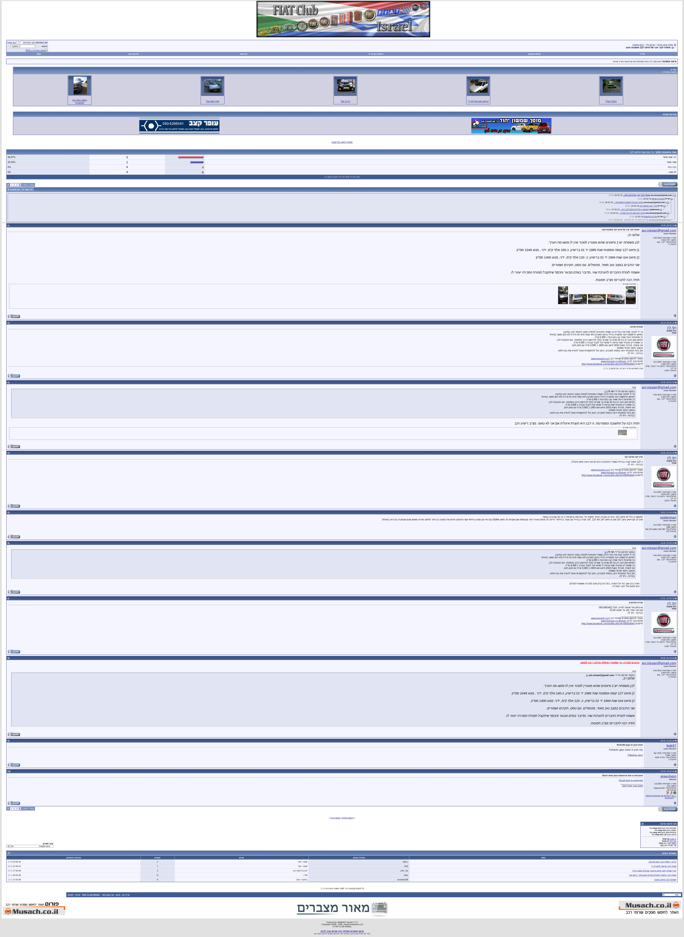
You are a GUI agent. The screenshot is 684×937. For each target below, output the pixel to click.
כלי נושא (28, 190)
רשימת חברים (377, 54)
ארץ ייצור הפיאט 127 (648, 206)
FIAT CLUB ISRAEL (91, 895)
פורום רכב (354, 934)
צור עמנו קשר (108, 895)
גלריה (642, 54)
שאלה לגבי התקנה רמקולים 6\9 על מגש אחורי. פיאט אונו (652, 875)
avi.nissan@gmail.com (659, 230)
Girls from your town (632, 785)
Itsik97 (671, 745)
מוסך (319, 934)
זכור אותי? (11, 43)
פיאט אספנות (638, 45)
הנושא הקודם (347, 818)
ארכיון (77, 895)
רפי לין (671, 327)
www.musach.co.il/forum (613, 361)
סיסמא (44, 46)
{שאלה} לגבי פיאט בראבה (665, 880)
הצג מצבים (15, 190)
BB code (670, 839)
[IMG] (674, 843)
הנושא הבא (336, 818)
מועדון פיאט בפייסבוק (342, 142)
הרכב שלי (345, 101)
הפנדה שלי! (611, 101)
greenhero (668, 776)
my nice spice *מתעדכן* (79, 101)
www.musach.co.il (600, 358)
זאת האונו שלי (212, 101)
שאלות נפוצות (534, 54)
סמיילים (673, 841)
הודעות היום (133, 54)
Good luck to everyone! (631, 780)
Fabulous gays (635, 755)
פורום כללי (650, 45)
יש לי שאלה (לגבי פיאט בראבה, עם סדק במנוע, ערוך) (654, 871)
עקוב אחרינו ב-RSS (35, 50)
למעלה (70, 895)
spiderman (668, 517)
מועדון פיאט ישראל (665, 45)
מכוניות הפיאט (658, 199)
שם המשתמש (41, 43)
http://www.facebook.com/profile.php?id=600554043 (608, 364)
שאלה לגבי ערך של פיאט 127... (636, 195)
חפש (39, 54)
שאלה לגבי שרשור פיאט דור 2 (663, 866)
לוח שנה (243, 54)
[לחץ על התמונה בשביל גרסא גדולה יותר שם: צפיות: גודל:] (612, 86)
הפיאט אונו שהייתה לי (478, 101)
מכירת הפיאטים (650, 217)
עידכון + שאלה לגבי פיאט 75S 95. (662, 862)
